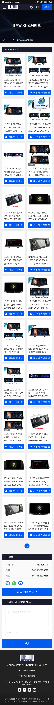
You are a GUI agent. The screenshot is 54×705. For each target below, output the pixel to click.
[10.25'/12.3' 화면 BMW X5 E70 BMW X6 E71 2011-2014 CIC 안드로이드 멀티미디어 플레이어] (39, 66)
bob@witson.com (12, 2)
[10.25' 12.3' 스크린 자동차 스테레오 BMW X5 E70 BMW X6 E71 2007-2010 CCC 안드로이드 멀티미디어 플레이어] (39, 155)
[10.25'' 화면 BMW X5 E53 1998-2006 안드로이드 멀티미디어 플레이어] (14, 111)
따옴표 (47, 7)
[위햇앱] (14, 583)
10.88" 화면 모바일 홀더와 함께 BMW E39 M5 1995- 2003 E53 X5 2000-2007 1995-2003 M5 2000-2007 (39, 529)
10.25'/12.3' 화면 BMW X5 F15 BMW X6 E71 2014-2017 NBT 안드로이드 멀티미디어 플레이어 (13, 86)
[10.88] (14, 288)
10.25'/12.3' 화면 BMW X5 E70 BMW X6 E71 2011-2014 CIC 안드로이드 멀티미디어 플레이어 (39, 86)
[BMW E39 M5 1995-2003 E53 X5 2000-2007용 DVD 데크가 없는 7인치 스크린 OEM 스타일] (39, 243)
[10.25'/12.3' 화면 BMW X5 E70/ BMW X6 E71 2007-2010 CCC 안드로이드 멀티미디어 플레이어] (39, 111)
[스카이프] (8, 583)
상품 (8, 40)
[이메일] (20, 583)
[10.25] (14, 155)
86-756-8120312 (44, 2)
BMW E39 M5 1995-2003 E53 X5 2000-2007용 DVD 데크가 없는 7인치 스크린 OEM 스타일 (38, 263)
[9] (39, 199)
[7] (14, 199)
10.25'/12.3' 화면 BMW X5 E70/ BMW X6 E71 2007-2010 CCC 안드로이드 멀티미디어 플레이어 (39, 131)
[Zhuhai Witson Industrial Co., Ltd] (13, 7)
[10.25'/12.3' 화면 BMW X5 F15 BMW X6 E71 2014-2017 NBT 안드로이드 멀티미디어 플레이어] (14, 66)
